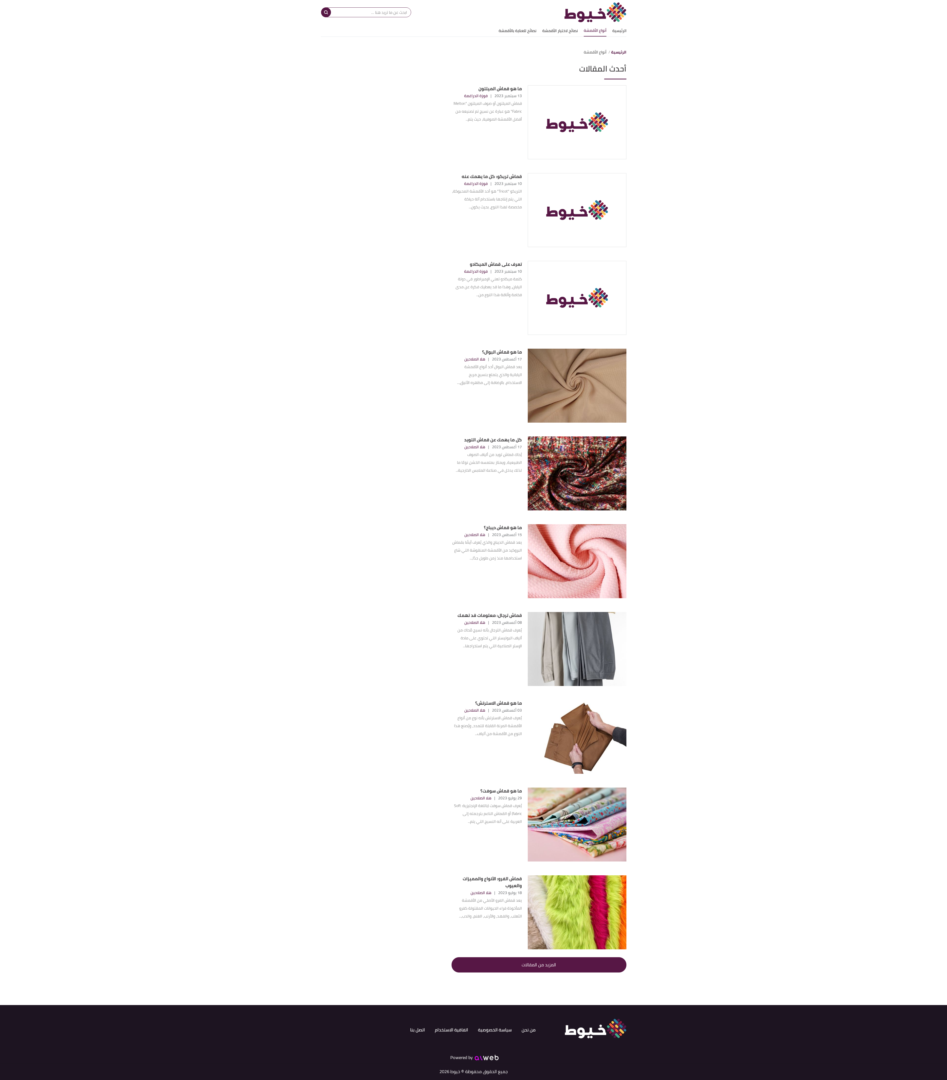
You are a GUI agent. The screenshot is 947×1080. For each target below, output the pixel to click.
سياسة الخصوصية (495, 1030)
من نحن (529, 1030)
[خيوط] (595, 12)
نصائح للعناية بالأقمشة (517, 30)
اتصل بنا (417, 1030)
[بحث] (326, 12)
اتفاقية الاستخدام (451, 1030)
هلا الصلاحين (474, 359)
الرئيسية (619, 30)
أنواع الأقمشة (595, 30)
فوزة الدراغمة (476, 95)
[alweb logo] (487, 1057)
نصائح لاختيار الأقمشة (560, 30)
